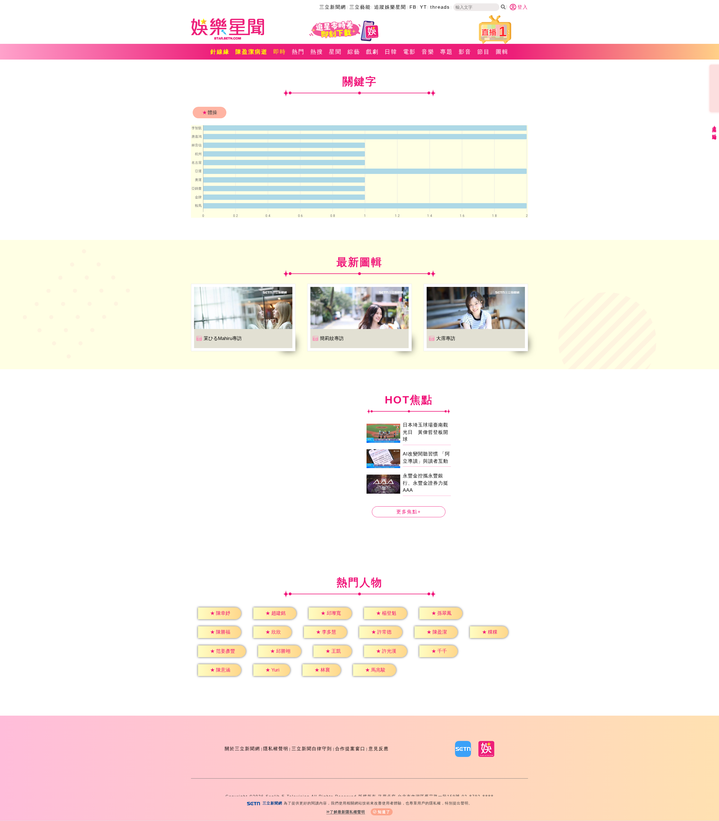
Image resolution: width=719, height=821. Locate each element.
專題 (446, 52)
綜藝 (353, 52)
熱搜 (316, 52)
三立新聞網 (332, 7)
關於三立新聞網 (242, 748)
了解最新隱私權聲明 (347, 812)
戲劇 (372, 52)
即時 (279, 52)
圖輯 (502, 52)
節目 (483, 52)
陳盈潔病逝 (251, 52)
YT (423, 7)
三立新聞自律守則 (312, 748)
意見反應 (378, 748)
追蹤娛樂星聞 (390, 7)
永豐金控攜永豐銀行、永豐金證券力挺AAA (425, 483)
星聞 (335, 52)
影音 (465, 52)
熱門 (298, 52)
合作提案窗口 (350, 748)
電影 (409, 52)
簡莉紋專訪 (332, 338)
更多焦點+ (408, 511)
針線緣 (220, 52)
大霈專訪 (445, 338)
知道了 (384, 812)
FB (413, 7)
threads (440, 7)
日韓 (390, 52)
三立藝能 (360, 7)
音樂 (428, 52)
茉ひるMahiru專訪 (223, 338)
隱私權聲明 (275, 748)
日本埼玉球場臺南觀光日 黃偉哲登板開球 (425, 432)
